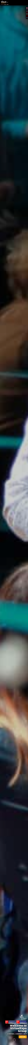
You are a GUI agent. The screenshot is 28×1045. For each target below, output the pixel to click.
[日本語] (27, 14)
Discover (22, 1037)
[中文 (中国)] (27, 16)
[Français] (27, 10)
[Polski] (27, 12)
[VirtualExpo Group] (4, 2)
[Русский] (27, 18)
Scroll (14, 1042)
